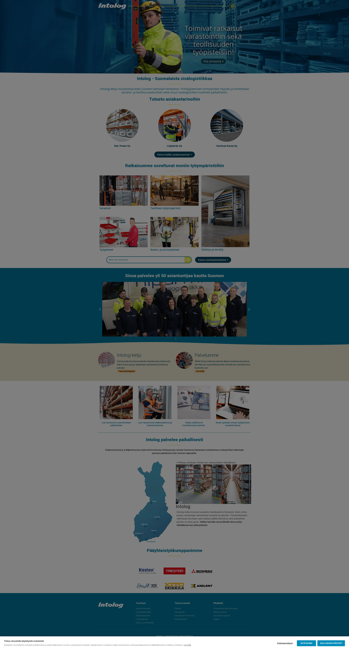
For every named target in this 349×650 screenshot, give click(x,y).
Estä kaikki (306, 643)
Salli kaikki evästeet (331, 643)
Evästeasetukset (285, 643)
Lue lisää (187, 645)
